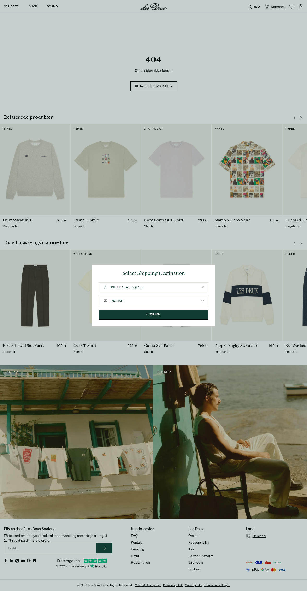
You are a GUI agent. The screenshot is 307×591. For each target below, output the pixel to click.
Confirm (153, 314)
